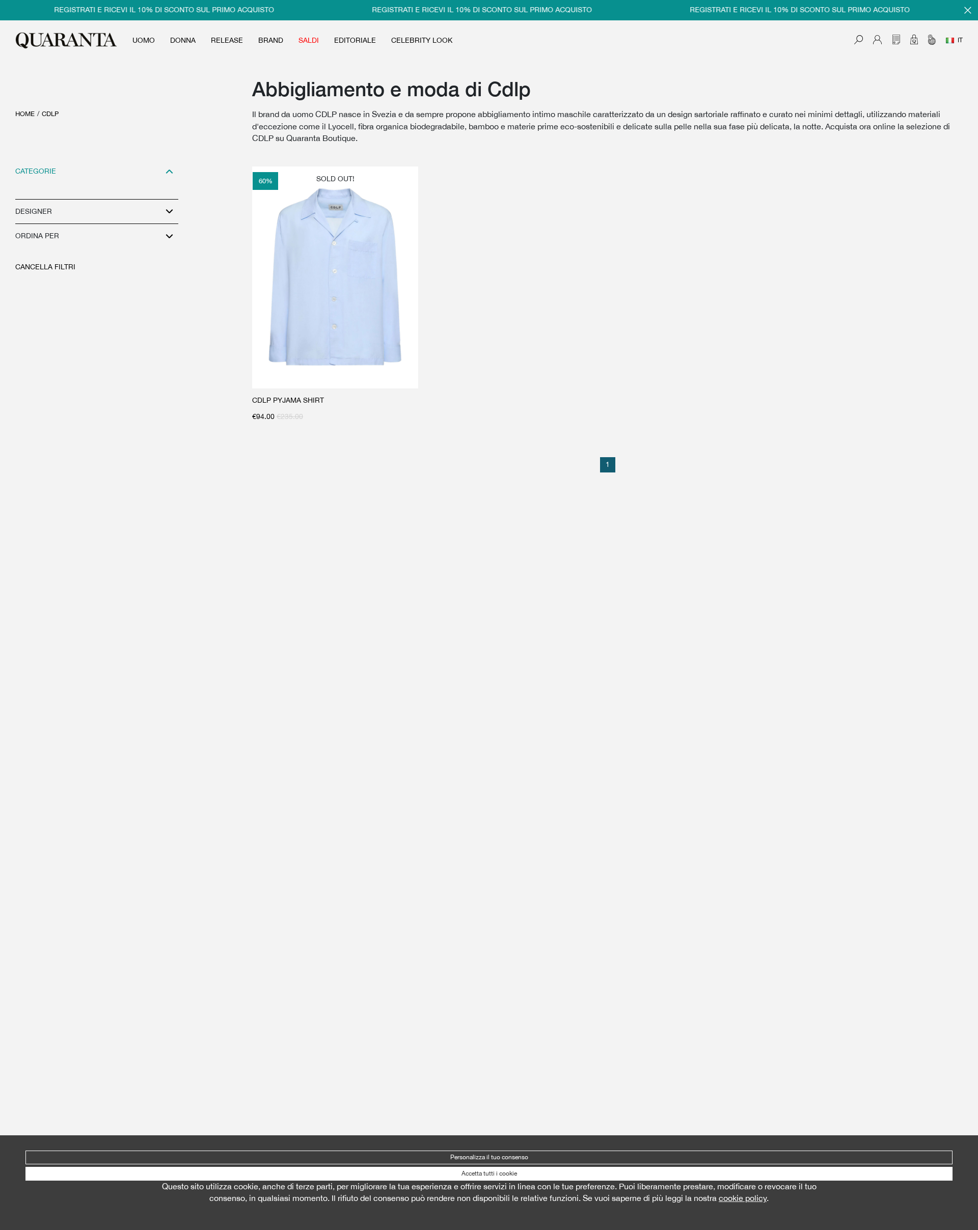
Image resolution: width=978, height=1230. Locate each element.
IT (960, 40)
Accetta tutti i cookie (489, 1173)
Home (25, 114)
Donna (183, 40)
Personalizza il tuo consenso (489, 1157)
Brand (270, 40)
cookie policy (743, 1198)
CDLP (50, 114)
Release (227, 40)
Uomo (143, 40)
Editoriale (355, 40)
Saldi (308, 40)
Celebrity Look (421, 40)
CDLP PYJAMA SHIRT (288, 400)
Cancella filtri (45, 267)
